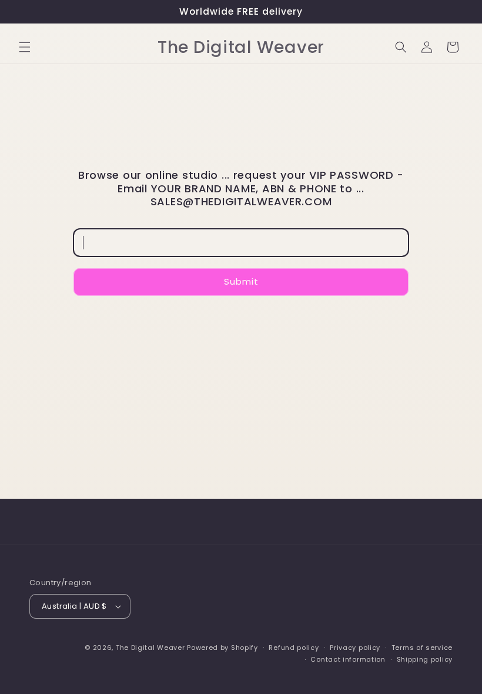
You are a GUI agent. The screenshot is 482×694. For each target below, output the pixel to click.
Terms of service (422, 647)
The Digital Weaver (150, 647)
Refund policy (294, 647)
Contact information (347, 659)
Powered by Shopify (222, 647)
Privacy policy (355, 647)
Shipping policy (425, 659)
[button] (25, 47)
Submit (241, 281)
